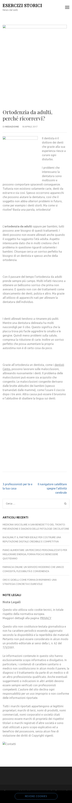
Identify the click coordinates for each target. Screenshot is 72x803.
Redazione (12, 126)
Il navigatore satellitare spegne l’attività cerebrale (52, 488)
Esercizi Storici (22, 5)
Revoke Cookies (36, 796)
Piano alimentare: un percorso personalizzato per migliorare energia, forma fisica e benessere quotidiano (35, 554)
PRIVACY (45, 618)
